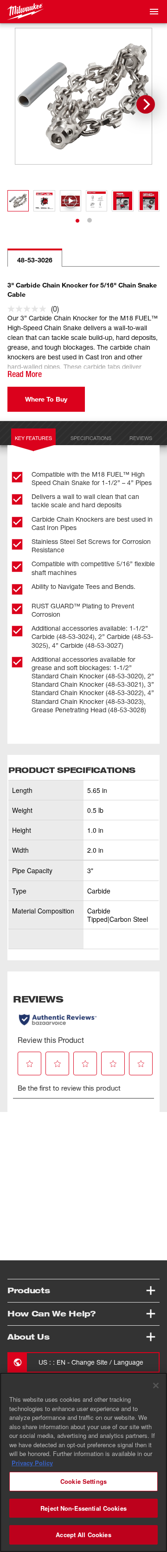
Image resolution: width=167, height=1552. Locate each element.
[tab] (77, 220)
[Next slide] (145, 104)
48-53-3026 (34, 260)
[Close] (156, 1385)
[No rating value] (29, 309)
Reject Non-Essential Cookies (83, 1508)
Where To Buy (46, 399)
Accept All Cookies (83, 1534)
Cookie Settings (83, 1481)
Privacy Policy (32, 1462)
